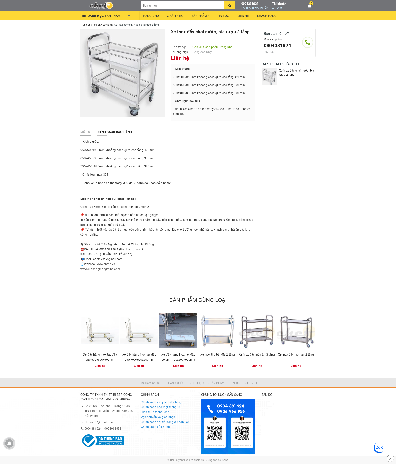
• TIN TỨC (234, 383)
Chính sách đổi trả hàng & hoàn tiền (165, 422)
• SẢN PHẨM (216, 383)
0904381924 (249, 3)
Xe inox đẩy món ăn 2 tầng (296, 354)
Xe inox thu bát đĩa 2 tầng (217, 354)
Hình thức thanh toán (155, 412)
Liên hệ (269, 52)
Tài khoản (279, 3)
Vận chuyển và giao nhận (158, 417)
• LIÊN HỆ (251, 383)
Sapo (225, 460)
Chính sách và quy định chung (161, 402)
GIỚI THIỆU (175, 16)
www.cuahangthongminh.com (100, 269)
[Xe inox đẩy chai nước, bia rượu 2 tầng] (269, 76)
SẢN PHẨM (200, 16)
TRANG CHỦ (150, 16)
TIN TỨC (223, 16)
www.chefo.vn (106, 264)
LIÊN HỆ (243, 16)
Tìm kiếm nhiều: (150, 383)
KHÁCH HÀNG (267, 16)
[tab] (85, 132)
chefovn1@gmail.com (99, 422)
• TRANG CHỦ (174, 383)
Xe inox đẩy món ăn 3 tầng (257, 354)
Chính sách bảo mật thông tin (161, 407)
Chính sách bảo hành (155, 427)
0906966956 (112, 428)
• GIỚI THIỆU (195, 383)
